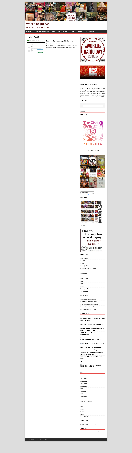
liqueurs (99, 95)
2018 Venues (83, 381)
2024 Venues (83, 396)
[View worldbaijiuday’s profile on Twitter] (82, 114)
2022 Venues (83, 391)
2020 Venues (83, 386)
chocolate (87, 97)
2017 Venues (83, 378)
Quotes (73, 31)
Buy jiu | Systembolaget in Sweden (59, 41)
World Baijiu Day (95, 90)
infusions (92, 95)
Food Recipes (83, 273)
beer (81, 97)
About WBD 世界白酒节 (42, 31)
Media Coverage (84, 278)
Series (101, 432)
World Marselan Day (87, 366)
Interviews (82, 276)
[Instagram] (84, 114)
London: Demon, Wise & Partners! (88, 306)
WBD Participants (84, 291)
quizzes (93, 97)
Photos (65, 31)
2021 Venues (83, 388)
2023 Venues (83, 394)
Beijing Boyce (100, 343)
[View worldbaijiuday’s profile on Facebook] (81, 114)
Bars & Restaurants (85, 261)
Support (80, 31)
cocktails (87, 95)
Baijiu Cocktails (84, 258)
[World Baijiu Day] (66, 20)
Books (82, 263)
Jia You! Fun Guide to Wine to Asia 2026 (91, 337)
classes (98, 97)
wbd (56, 43)
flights (103, 97)
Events (82, 271)
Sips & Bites (83, 361)
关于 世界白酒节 (90, 31)
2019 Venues (83, 383)
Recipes (82, 286)
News (81, 281)
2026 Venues (29, 31)
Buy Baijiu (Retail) (84, 266)
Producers (82, 283)
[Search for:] (93, 106)
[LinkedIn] (86, 114)
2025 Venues (83, 399)
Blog (53, 31)
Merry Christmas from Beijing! (88, 350)
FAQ (59, 31)
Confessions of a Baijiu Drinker (88, 268)
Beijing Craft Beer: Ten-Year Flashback (91, 347)
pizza (104, 95)
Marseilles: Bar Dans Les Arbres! (88, 299)
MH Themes (47, 439)
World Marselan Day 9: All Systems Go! (90, 339)
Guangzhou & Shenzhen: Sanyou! (88, 301)
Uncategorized (84, 288)
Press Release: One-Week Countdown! (89, 304)
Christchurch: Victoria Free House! (88, 309)
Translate (92, 194)
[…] (53, 49)
